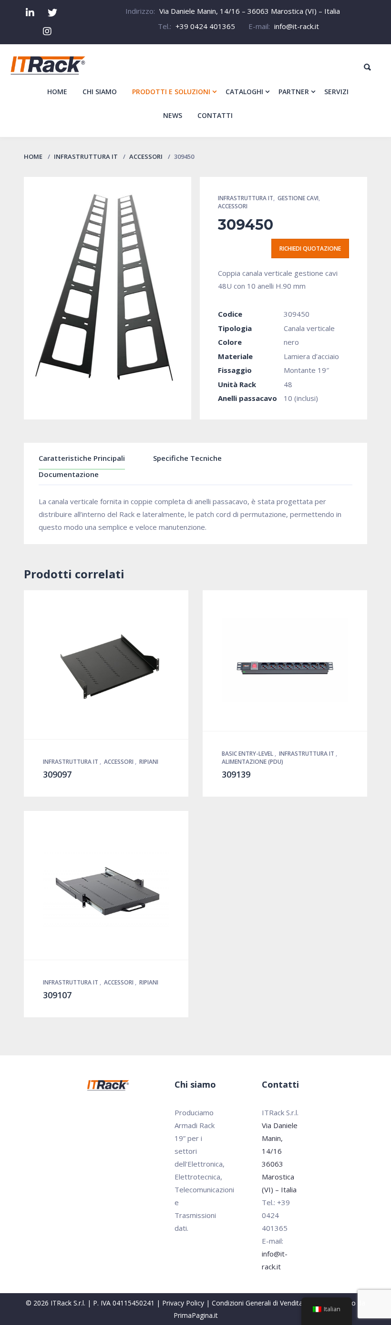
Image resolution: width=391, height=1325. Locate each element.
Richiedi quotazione (310, 248)
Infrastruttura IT (86, 156)
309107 (57, 995)
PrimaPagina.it (196, 1315)
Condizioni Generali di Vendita (257, 1302)
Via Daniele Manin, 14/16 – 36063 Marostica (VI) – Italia (249, 11)
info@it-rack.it (296, 26)
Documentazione (69, 474)
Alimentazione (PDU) (252, 762)
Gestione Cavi (298, 198)
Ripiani (148, 762)
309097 (57, 774)
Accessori (146, 156)
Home (33, 156)
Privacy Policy (183, 1302)
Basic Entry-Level (248, 754)
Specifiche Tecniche (187, 458)
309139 (236, 774)
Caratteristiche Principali (82, 458)
